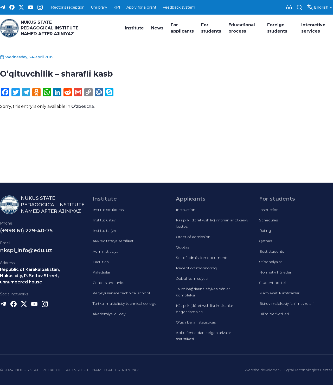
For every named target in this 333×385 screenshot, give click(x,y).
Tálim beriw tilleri (274, 314)
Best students (271, 251)
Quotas (182, 247)
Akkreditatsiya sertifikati (113, 241)
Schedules (268, 220)
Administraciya (105, 251)
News (157, 28)
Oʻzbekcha (82, 106)
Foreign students (277, 28)
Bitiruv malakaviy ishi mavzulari (286, 303)
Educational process (241, 28)
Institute (134, 28)
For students (211, 28)
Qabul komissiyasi (192, 278)
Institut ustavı (104, 220)
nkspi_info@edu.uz (26, 250)
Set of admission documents (202, 257)
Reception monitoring (196, 268)
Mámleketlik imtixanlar (279, 293)
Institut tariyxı (104, 230)
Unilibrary (99, 7)
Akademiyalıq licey (109, 314)
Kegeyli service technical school (121, 293)
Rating (265, 230)
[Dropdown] (289, 7)
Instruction (185, 209)
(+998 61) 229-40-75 (26, 230)
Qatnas (265, 241)
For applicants (182, 28)
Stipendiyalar (270, 261)
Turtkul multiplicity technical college (125, 303)
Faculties (100, 261)
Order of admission (193, 236)
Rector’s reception (68, 7)
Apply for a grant (141, 7)
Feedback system (179, 7)
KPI (116, 7)
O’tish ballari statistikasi (196, 322)
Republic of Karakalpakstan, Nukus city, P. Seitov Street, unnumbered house (30, 275)
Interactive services (313, 28)
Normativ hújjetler (275, 272)
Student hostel (272, 282)
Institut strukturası (108, 209)
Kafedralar (101, 272)
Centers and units (108, 282)
